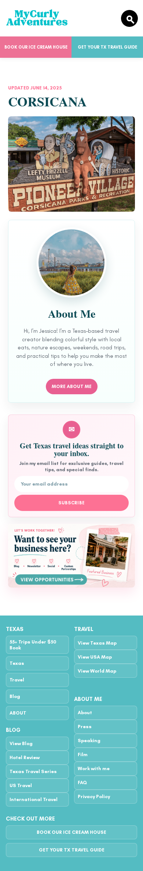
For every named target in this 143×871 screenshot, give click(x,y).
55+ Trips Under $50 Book (33, 644)
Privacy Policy (94, 796)
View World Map (97, 671)
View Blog (21, 743)
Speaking (89, 740)
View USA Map (95, 657)
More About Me (72, 386)
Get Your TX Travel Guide (107, 47)
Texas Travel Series (33, 771)
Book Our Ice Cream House (35, 47)
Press (85, 726)
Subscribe (71, 502)
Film (83, 754)
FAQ (82, 782)
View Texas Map (97, 643)
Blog (15, 696)
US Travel (21, 785)
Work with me (94, 768)
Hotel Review (25, 757)
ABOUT (18, 713)
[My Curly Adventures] (60, 18)
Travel (17, 680)
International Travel (34, 799)
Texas (17, 663)
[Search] (129, 18)
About (85, 712)
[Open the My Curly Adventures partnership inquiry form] (71, 556)
